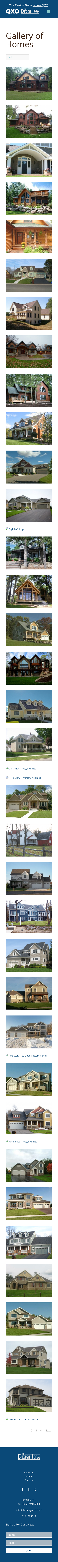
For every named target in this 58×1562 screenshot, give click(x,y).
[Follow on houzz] (35, 1489)
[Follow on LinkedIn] (29, 1489)
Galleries (29, 1476)
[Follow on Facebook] (22, 1489)
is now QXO (40, 5)
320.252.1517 (29, 1516)
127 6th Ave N (29, 1500)
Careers (29, 1480)
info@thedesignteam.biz (29, 1510)
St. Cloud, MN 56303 (29, 1503)
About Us (29, 1472)
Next (48, 1430)
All (10, 57)
